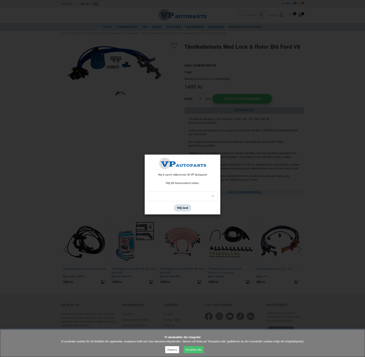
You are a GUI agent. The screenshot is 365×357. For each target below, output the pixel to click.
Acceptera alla (194, 349)
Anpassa (172, 349)
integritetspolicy (294, 341)
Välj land (182, 207)
